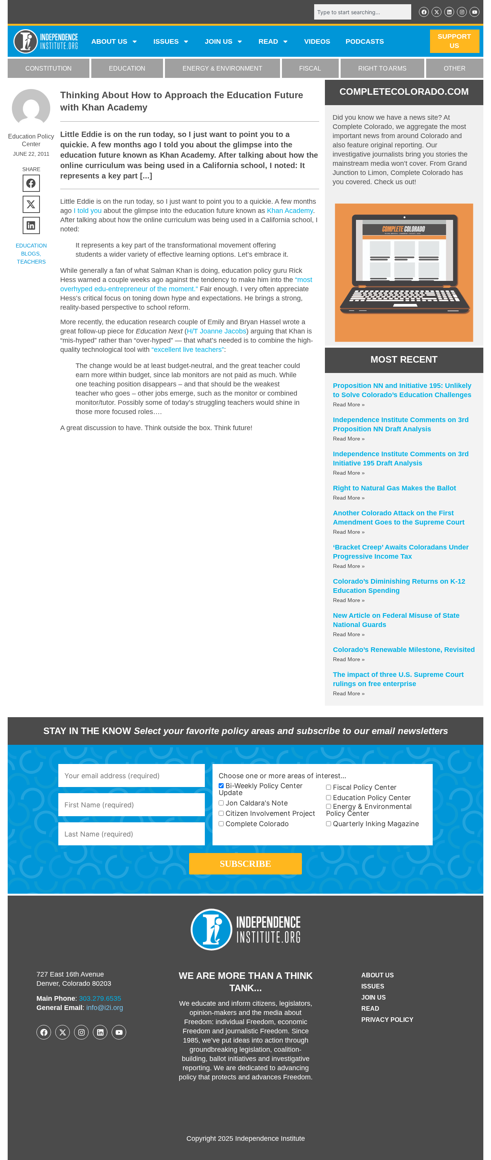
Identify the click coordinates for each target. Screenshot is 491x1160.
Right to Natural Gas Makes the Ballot (394, 488)
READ (268, 41)
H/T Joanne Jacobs (216, 331)
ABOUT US (109, 41)
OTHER (455, 68)
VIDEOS (317, 41)
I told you (88, 211)
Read (370, 1008)
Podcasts (365, 41)
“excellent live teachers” (188, 349)
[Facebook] (424, 12)
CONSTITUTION (48, 68)
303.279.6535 (100, 998)
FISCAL (310, 68)
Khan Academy (290, 211)
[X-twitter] (437, 12)
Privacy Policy (387, 1019)
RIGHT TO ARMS (382, 68)
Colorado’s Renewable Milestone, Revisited (404, 649)
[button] (31, 183)
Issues (166, 41)
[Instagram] (462, 12)
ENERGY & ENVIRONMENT (222, 68)
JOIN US (218, 41)
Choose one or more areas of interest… (282, 775)
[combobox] (362, 12)
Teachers (31, 262)
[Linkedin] (449, 12)
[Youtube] (474, 12)
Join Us (373, 997)
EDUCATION (127, 68)
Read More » (349, 404)
